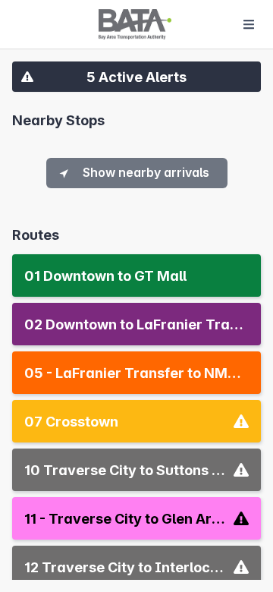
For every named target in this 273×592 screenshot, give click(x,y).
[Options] (249, 24)
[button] (136, 76)
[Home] (135, 24)
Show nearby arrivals (146, 172)
